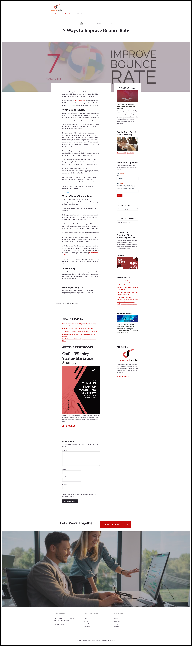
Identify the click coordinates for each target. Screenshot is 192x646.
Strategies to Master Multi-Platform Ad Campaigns (77, 328)
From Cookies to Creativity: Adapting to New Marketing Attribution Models (125, 283)
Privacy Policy (111, 640)
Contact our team (59, 624)
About (86, 618)
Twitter (116, 626)
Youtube (116, 618)
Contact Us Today (111, 524)
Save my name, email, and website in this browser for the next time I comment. (79, 495)
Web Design (75, 303)
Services (86, 621)
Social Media (65, 302)
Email (64, 477)
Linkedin (116, 621)
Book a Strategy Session (125, 153)
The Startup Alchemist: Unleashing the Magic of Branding (79, 331)
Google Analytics (79, 101)
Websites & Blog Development (76, 302)
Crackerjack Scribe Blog (61, 14)
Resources (87, 626)
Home (52, 14)
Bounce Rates (72, 14)
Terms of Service (102, 640)
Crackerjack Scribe (92, 640)
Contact (86, 624)
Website (64, 484)
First (117, 175)
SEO (71, 303)
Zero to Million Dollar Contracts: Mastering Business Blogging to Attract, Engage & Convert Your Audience (127, 329)
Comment (65, 450)
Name (64, 469)
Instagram (117, 624)
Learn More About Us (123, 376)
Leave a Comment (107, 23)
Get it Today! (68, 426)
